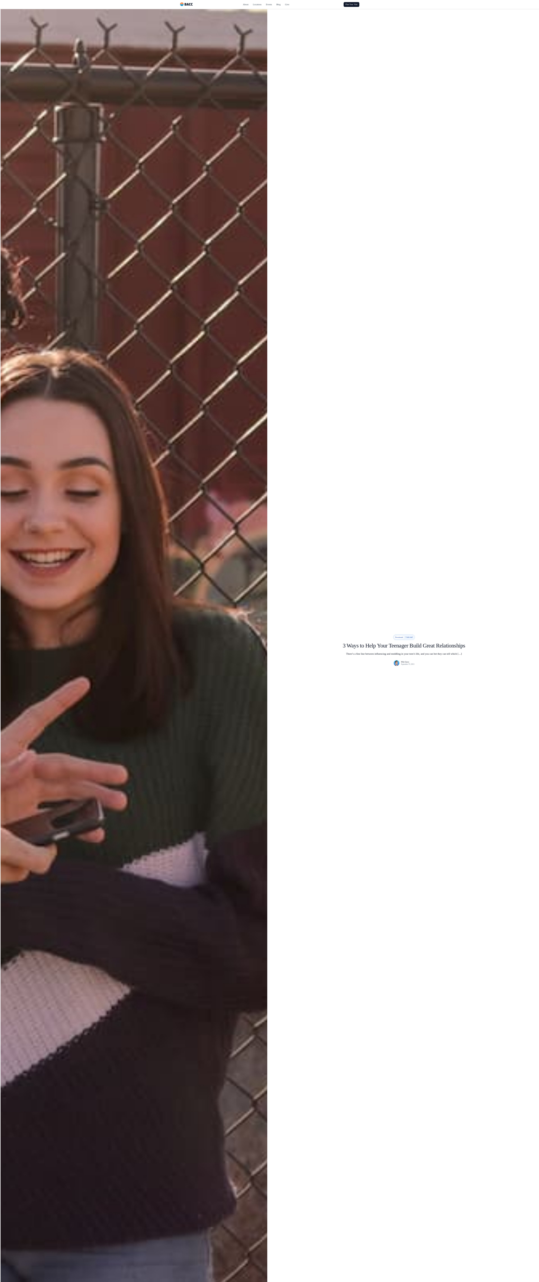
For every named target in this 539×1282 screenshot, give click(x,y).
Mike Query (405, 662)
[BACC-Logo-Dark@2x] (186, 3)
